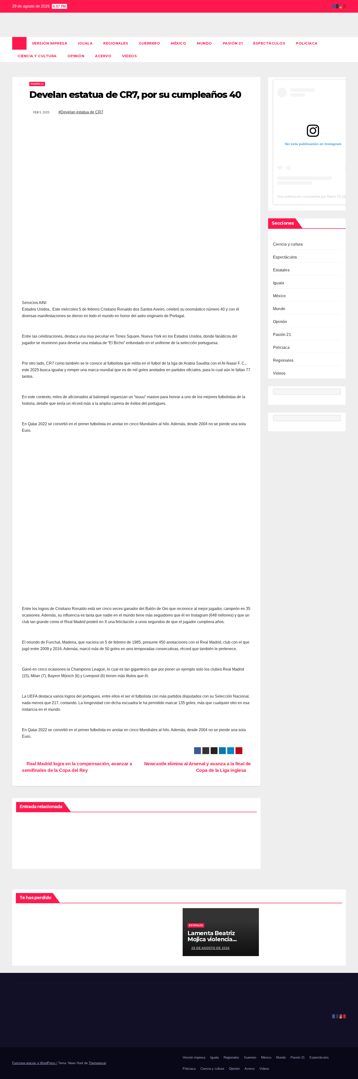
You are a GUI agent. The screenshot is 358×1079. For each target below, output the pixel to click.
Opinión (76, 56)
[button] (342, 49)
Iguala (85, 43)
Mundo (204, 43)
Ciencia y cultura (37, 56)
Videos (129, 56)
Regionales (115, 43)
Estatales (281, 270)
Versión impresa (49, 43)
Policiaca (307, 43)
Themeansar (97, 1063)
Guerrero (149, 43)
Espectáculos (269, 43)
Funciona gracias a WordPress (34, 1063)
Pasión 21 (233, 43)
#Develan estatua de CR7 (80, 112)
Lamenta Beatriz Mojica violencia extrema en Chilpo (214, 939)
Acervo (103, 56)
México (178, 43)
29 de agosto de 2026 (210, 948)
